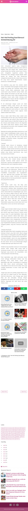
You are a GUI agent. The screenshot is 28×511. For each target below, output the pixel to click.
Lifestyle (12, 432)
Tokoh (13, 438)
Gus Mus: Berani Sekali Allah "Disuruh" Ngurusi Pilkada (21, 304)
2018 (4, 462)
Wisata (17, 438)
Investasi (4, 430)
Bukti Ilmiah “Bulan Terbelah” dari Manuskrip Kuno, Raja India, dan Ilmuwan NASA (6, 334)
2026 (4, 445)
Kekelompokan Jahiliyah (6, 348)
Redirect (18, 436)
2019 (4, 460)
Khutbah (23, 430)
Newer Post (4, 391)
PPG (23, 434)
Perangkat (18, 434)
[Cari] (26, 1)
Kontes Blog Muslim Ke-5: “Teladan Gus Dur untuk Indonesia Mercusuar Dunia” (7, 305)
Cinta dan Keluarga (10, 428)
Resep (3, 438)
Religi (22, 436)
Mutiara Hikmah (5, 434)
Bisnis (3, 428)
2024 (4, 449)
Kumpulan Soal (5, 432)
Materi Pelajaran (20, 432)
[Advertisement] (14, 20)
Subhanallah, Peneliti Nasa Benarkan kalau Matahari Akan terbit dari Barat (20, 350)
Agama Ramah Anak (19, 318)
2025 (4, 447)
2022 (4, 453)
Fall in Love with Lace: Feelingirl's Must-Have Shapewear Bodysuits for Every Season (16, 492)
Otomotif (12, 434)
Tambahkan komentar (5, 43)
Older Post (23, 391)
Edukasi (18, 428)
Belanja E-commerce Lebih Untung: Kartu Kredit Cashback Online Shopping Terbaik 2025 (16, 475)
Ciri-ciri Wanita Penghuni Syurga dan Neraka (6, 320)
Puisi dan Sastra (10, 436)
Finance (23, 428)
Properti (4, 436)
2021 (4, 456)
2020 (4, 458)
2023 (4, 451)
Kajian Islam (10, 430)
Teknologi (8, 438)
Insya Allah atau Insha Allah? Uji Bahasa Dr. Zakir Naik (21, 333)
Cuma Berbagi (21, 509)
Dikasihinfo (4, 466)
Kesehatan (16, 430)
